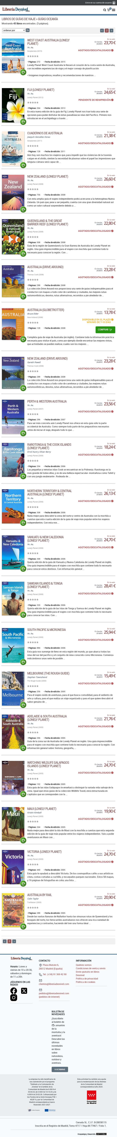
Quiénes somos (83, 964)
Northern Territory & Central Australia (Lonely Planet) (49, 492)
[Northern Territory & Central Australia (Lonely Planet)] (13, 506)
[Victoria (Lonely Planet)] (13, 867)
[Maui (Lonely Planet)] (13, 824)
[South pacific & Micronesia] (13, 645)
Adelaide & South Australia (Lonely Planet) (47, 718)
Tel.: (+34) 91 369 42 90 (54, 974)
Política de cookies (85, 982)
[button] (104, 9)
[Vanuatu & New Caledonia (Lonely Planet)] (13, 552)
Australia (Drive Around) (45, 267)
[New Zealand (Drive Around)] (13, 373)
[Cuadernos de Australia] (13, 148)
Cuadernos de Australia (44, 133)
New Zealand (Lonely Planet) (47, 176)
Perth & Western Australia (46, 401)
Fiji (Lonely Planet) (40, 89)
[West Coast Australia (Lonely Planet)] (13, 55)
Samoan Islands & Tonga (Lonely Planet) (44, 585)
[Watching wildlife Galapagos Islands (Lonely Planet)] (13, 778)
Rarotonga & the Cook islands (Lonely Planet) (49, 446)
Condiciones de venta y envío (90, 968)
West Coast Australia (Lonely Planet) (48, 42)
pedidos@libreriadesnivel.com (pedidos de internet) (54, 995)
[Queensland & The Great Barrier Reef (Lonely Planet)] (13, 236)
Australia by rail (39, 894)
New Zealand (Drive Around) (47, 358)
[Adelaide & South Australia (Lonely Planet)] (13, 731)
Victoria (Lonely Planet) (44, 851)
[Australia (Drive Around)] (13, 281)
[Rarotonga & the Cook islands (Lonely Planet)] (13, 460)
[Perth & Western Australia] (13, 417)
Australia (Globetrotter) (45, 309)
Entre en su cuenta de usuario (98, 2)
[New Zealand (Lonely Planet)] (13, 192)
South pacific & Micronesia (46, 629)
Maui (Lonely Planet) (41, 808)
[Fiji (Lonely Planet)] (13, 105)
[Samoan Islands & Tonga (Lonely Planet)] (13, 599)
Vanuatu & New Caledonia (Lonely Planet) (45, 539)
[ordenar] (28, 30)
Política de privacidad (87, 978)
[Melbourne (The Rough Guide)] (13, 689)
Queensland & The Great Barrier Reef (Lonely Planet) (47, 222)
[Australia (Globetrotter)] (13, 324)
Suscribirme (60, 1069)
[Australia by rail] (13, 910)
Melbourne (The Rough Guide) (48, 673)
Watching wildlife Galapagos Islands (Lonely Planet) (48, 764)
